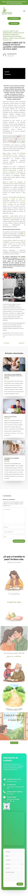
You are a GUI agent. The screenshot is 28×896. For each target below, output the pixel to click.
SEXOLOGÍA (22, 38)
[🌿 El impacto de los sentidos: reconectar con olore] (14, 611)
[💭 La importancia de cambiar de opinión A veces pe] (14, 698)
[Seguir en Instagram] (10, 801)
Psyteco (16, 38)
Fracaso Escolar (15, 173)
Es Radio (5, 324)
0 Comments (7, 74)
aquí (18, 799)
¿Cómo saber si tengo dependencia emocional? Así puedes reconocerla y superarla (13, 376)
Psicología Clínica (13, 34)
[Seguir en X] (7, 801)
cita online (14, 23)
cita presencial (14, 18)
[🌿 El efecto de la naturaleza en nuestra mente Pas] (14, 726)
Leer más (6, 71)
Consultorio (6, 31)
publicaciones (13, 54)
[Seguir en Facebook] (4, 801)
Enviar (20, 884)
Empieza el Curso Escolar (10, 416)
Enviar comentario (19, 541)
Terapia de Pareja (7, 40)
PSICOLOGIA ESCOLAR (8, 36)
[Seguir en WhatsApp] (13, 801)
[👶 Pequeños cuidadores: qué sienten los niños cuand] (14, 669)
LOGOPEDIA (15, 33)
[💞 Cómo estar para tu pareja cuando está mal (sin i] (14, 640)
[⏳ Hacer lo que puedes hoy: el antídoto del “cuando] (14, 583)
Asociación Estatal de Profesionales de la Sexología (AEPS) (14, 202)
